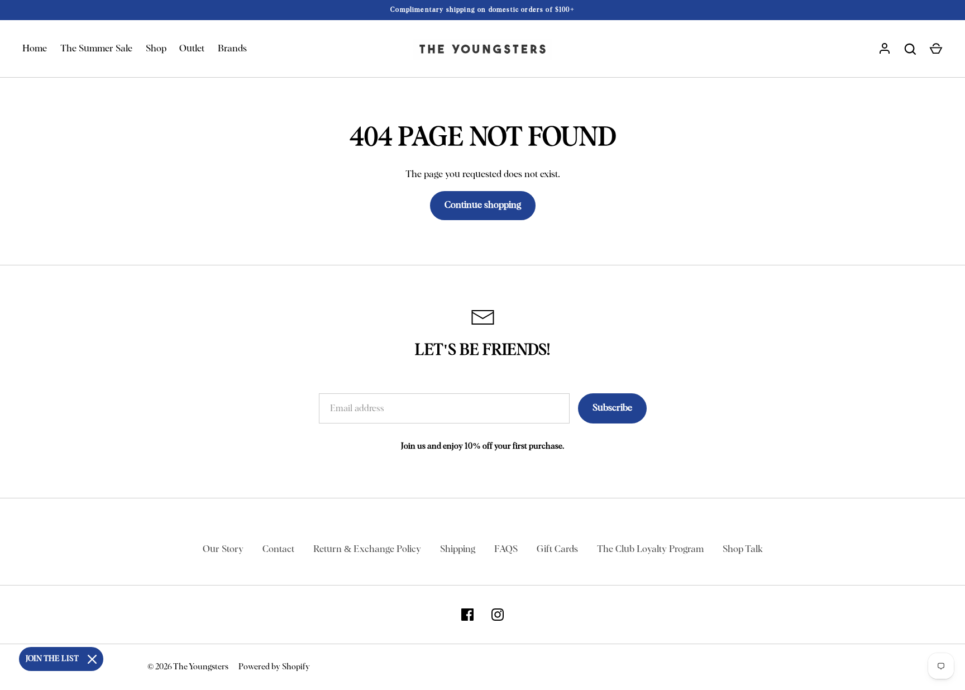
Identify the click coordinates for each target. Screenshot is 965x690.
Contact (278, 549)
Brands (232, 49)
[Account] (884, 49)
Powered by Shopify (274, 667)
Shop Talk (743, 549)
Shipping (457, 549)
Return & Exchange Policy (367, 549)
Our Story (223, 549)
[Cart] (936, 49)
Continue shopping (483, 205)
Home (34, 49)
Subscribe (612, 408)
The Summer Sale (96, 49)
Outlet (191, 49)
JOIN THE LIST (52, 659)
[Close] (92, 659)
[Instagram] (497, 614)
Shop (156, 49)
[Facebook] (467, 614)
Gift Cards (557, 549)
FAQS (506, 549)
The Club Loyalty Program (650, 549)
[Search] (910, 49)
